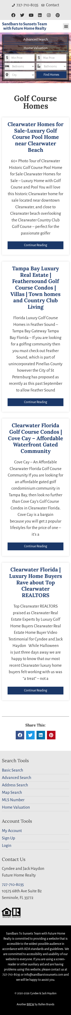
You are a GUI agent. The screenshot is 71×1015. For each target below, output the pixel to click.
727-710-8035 (13, 884)
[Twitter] (22, 15)
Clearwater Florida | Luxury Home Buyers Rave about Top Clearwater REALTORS (35, 582)
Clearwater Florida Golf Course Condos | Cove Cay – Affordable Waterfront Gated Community (35, 438)
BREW (30, 1004)
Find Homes (51, 74)
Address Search (15, 785)
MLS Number (13, 800)
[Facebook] (13, 15)
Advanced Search (35, 39)
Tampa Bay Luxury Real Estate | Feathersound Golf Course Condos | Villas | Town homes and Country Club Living (35, 287)
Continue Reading (35, 245)
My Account (12, 831)
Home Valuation (36, 48)
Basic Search (12, 770)
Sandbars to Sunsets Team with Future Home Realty (24, 26)
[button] (66, 26)
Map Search (12, 792)
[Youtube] (31, 15)
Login (6, 845)
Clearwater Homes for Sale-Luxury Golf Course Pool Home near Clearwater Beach (35, 137)
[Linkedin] (40, 15)
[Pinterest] (58, 15)
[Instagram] (49, 15)
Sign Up (8, 838)
